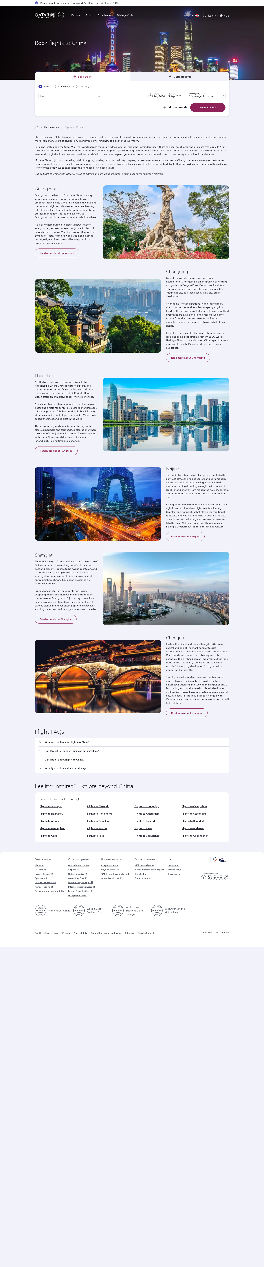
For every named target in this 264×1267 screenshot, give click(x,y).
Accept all (207, 1257)
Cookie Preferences (181, 1257)
